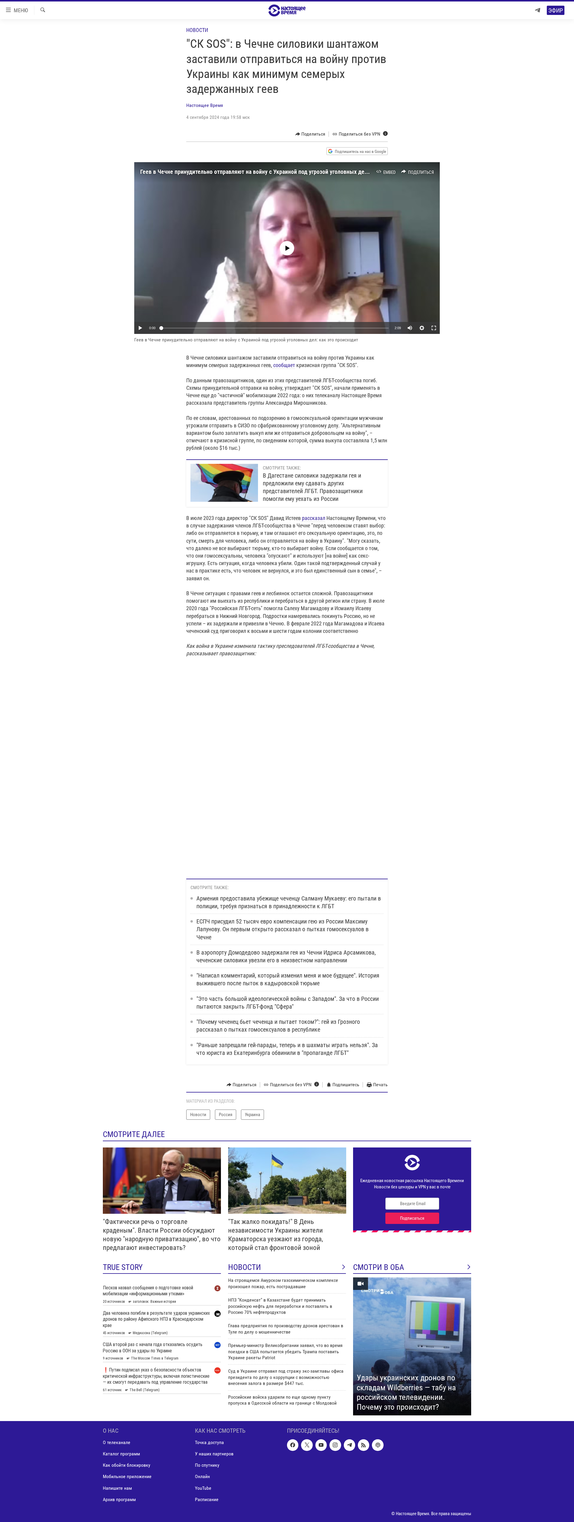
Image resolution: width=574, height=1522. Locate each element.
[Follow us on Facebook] (292, 1445)
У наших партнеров (214, 1454)
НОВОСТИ (244, 1267)
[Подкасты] (377, 1445)
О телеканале (116, 1443)
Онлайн (202, 1477)
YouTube (203, 1488)
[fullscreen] (434, 328)
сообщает (283, 365)
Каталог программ (121, 1454)
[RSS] (363, 1445)
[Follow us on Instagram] (335, 1445)
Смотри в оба (378, 1267)
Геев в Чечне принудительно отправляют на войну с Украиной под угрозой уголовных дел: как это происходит (279, 171)
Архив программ (119, 1499)
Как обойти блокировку (126, 1465)
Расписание (207, 1499)
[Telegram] (537, 10)
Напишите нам (117, 1488)
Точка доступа (209, 1443)
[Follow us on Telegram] (349, 1445)
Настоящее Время (204, 105)
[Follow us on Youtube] (321, 1445)
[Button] (310, 134)
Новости (197, 30)
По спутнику (207, 1465)
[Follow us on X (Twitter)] (306, 1445)
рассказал (313, 518)
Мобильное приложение (127, 1477)
